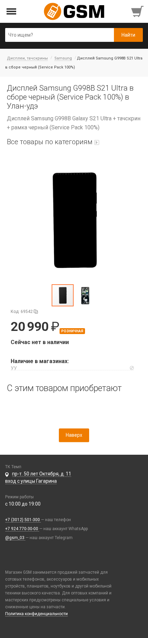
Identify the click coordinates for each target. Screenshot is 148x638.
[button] (74, 220)
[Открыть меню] (11, 11)
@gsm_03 (15, 537)
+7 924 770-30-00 (22, 528)
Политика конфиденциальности (36, 613)
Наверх (74, 435)
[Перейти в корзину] (138, 11)
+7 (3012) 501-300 (23, 519)
